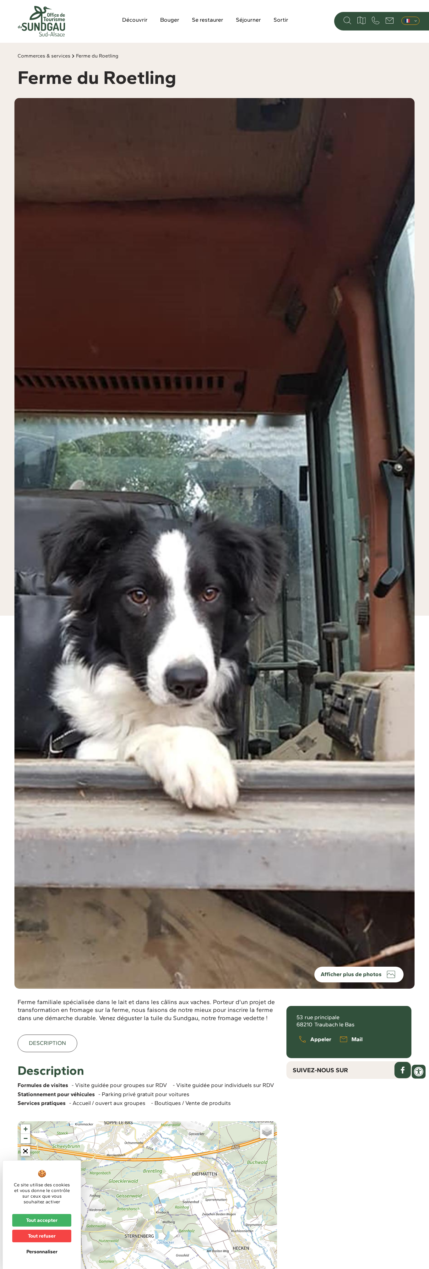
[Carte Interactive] (361, 20)
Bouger (169, 19)
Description (47, 1043)
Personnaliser (41, 1252)
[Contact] (390, 21)
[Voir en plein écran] (25, 1151)
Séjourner (248, 19)
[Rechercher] (347, 20)
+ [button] (26, 1129)
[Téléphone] (376, 20)
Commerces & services (44, 56)
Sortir (281, 19)
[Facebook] (402, 1070)
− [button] (26, 1138)
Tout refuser (42, 1236)
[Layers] (267, 1131)
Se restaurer (207, 19)
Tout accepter (41, 1220)
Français (410, 21)
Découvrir (135, 19)
